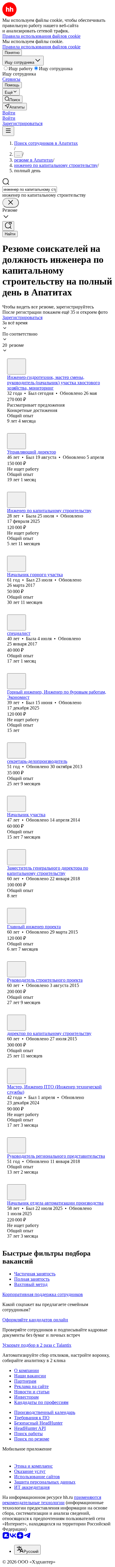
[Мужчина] (16, 366)
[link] (12, 99)
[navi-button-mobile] (8, 131)
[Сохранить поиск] (8, 226)
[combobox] (29, 189)
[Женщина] (16, 500)
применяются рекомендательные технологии (51, 1500)
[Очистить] (10, 203)
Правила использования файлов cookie (41, 46)
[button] (8, 112)
